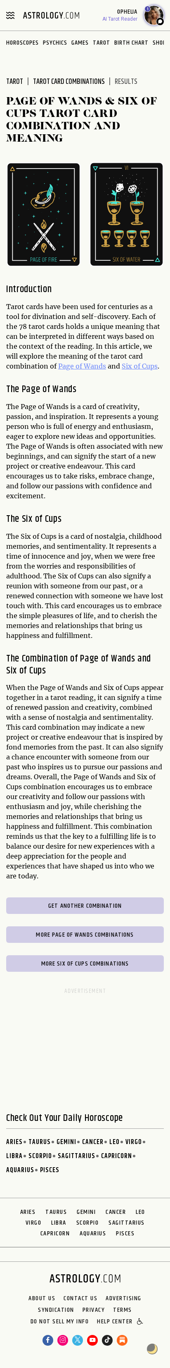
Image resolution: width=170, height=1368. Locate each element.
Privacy (94, 1310)
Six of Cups (140, 366)
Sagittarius (76, 1156)
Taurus (39, 1142)
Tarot (101, 43)
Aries (14, 1142)
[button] (140, 1322)
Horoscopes (22, 43)
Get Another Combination (85, 906)
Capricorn (116, 1156)
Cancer (93, 1142)
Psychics (55, 43)
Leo (114, 1142)
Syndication (56, 1310)
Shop (159, 43)
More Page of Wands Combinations (85, 935)
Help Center (115, 1322)
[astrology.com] (51, 15)
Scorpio (40, 1156)
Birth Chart (131, 43)
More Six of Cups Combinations (85, 964)
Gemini (66, 1142)
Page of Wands (82, 366)
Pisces (49, 1170)
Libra (14, 1156)
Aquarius (20, 1170)
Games (80, 43)
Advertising (124, 1298)
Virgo (133, 1142)
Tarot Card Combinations (69, 82)
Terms (122, 1310)
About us (41, 1298)
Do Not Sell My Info (60, 1322)
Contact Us (80, 1298)
